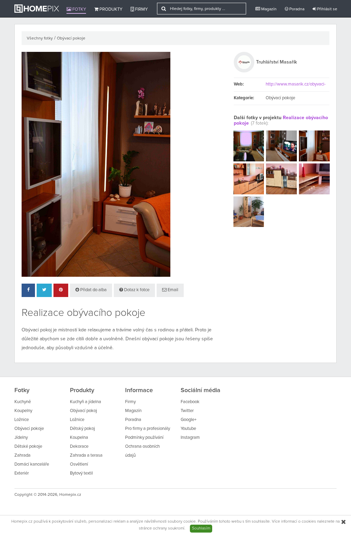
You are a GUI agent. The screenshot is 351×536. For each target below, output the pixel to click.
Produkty (110, 9)
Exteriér (21, 473)
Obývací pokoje (71, 38)
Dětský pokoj (82, 428)
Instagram (190, 437)
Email (172, 290)
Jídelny (21, 437)
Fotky (78, 9)
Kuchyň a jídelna (85, 402)
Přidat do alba (93, 290)
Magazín (268, 9)
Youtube (188, 428)
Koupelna (79, 437)
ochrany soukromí (168, 528)
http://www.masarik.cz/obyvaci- (296, 84)
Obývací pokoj (83, 411)
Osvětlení (79, 464)
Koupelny (23, 411)
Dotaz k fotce (136, 290)
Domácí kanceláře (31, 464)
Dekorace (79, 446)
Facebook (190, 402)
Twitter (187, 411)
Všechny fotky (40, 38)
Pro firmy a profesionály (147, 428)
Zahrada (22, 455)
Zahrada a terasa (86, 455)
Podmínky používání (144, 437)
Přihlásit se (326, 9)
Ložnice (21, 420)
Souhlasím (201, 528)
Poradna (296, 9)
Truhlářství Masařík (276, 62)
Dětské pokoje (28, 446)
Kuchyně (22, 402)
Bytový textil (81, 473)
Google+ (188, 420)
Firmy (141, 9)
